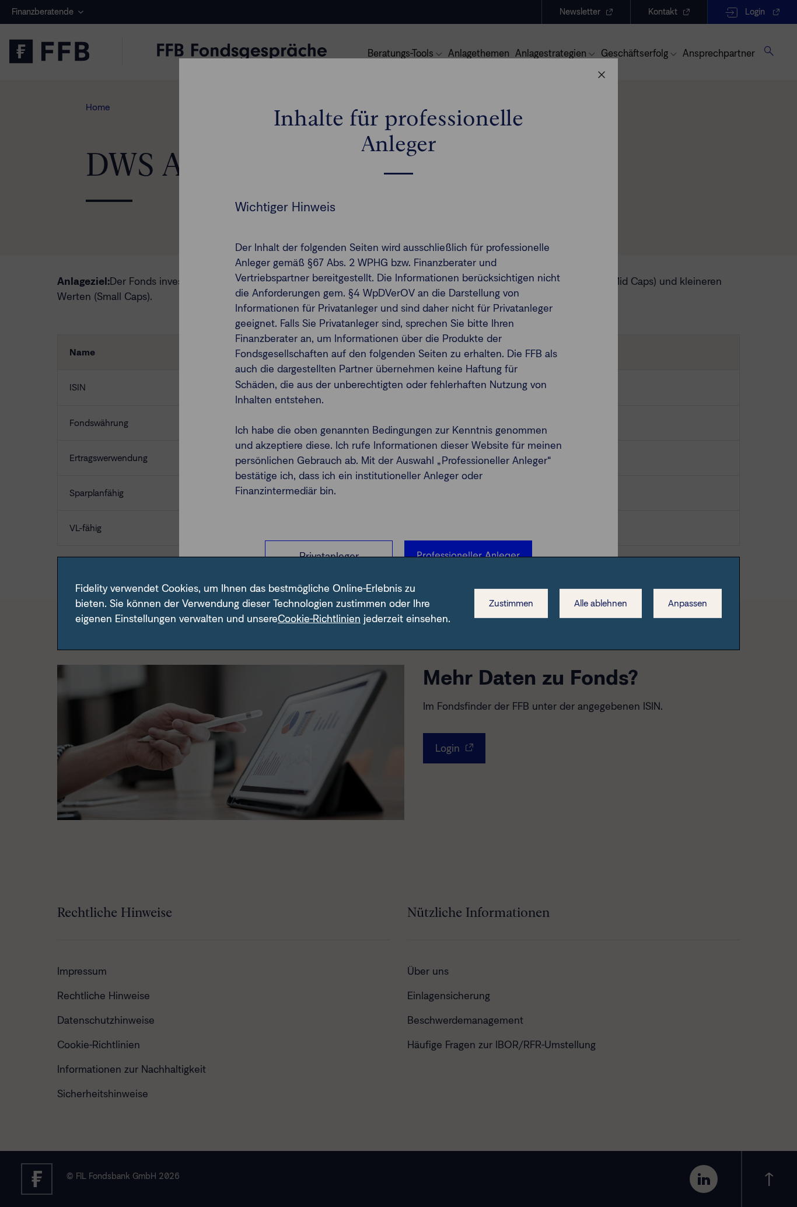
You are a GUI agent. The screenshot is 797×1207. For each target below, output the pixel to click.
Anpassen (687, 603)
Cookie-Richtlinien (319, 618)
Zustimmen (511, 603)
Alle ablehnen (600, 603)
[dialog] (398, 603)
